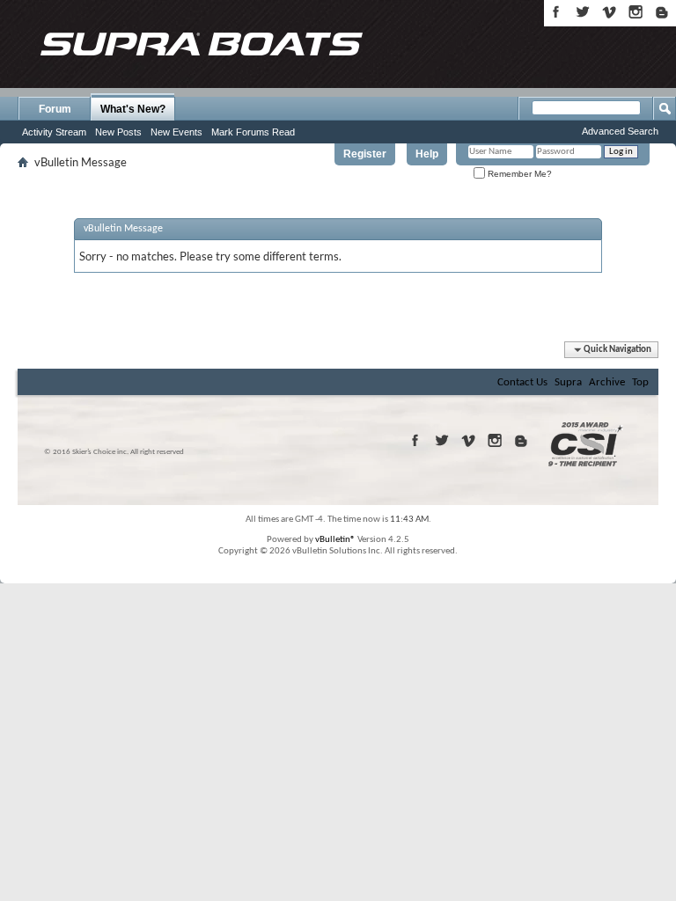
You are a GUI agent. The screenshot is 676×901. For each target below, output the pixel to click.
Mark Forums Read (253, 132)
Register (364, 154)
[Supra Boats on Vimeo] (609, 12)
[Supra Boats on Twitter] (582, 12)
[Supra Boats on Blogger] (662, 12)
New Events (176, 132)
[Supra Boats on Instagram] (635, 12)
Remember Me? (518, 174)
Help (426, 154)
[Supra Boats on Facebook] (556, 12)
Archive (607, 382)
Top (640, 382)
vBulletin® (335, 540)
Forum (55, 109)
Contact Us (522, 382)
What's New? (132, 109)
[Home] (200, 44)
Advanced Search (620, 131)
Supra (568, 382)
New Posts (118, 132)
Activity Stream (54, 132)
